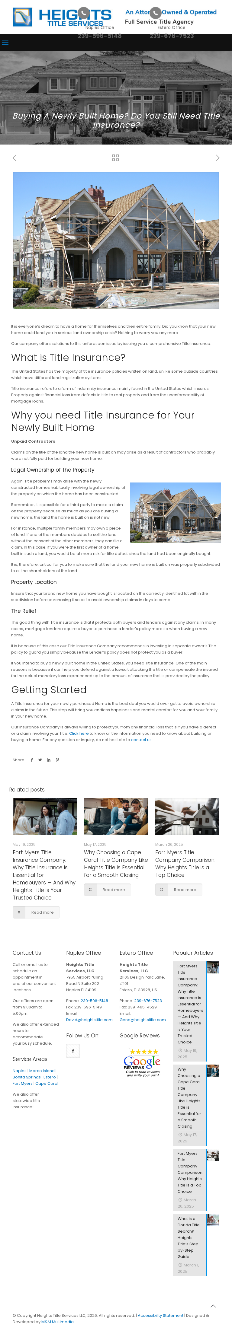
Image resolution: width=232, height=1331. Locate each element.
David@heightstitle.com (89, 1020)
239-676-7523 (148, 1001)
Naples (20, 1071)
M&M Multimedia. (58, 1322)
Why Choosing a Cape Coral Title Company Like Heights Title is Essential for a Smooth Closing (116, 864)
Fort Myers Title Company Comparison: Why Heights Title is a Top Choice (185, 864)
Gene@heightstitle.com (143, 1020)
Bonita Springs (27, 1077)
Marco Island (42, 1071)
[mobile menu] (5, 42)
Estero (50, 1077)
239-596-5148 (94, 1001)
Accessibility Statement (160, 1315)
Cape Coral (46, 1083)
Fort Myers (23, 1083)
